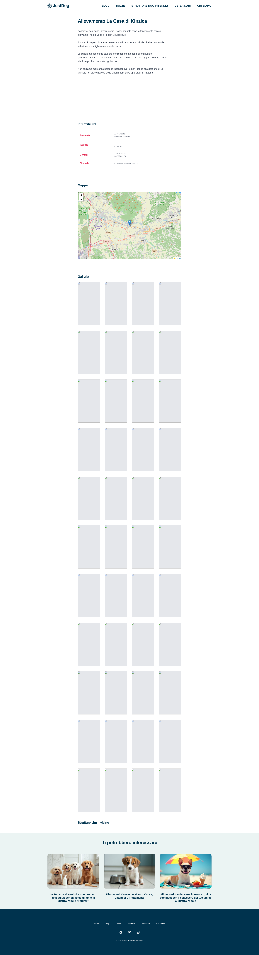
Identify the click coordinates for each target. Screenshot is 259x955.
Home (96, 924)
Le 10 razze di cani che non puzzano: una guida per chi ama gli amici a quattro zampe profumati (73, 897)
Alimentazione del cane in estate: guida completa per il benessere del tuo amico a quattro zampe (186, 897)
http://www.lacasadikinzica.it (126, 163)
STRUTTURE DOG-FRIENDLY (149, 5)
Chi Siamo (160, 924)
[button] (129, 223)
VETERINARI (183, 5)
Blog (107, 924)
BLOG (106, 5)
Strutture (131, 924)
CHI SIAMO (204, 5)
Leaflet (178, 258)
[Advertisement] (129, 101)
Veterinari (146, 924)
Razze (118, 924)
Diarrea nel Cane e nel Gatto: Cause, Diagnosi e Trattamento (129, 896)
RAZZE (120, 5)
